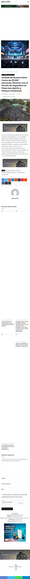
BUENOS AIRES (9, 71)
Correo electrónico (6, 483)
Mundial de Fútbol (21, 172)
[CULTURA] (6, 2)
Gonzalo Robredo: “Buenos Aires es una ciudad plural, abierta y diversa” (8, 324)
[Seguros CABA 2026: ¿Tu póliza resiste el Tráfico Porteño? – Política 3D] (22, 337)
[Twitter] (14, 573)
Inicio (3, 71)
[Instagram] (17, 573)
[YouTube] (16, 573)
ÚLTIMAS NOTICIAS (10, 74)
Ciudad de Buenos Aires (10, 170)
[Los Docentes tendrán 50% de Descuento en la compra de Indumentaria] (8, 388)
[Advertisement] (15, 24)
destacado (18, 170)
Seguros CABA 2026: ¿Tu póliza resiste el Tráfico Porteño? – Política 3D (22, 345)
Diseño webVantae (15, 566)
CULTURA (15, 71)
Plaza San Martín (5, 174)
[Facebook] (12, 573)
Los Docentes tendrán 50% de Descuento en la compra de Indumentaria (8, 447)
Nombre (4, 478)
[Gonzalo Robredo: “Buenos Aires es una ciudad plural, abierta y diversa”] (8, 264)
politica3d (5, 94)
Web (3, 489)
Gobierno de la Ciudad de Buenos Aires (9, 172)
